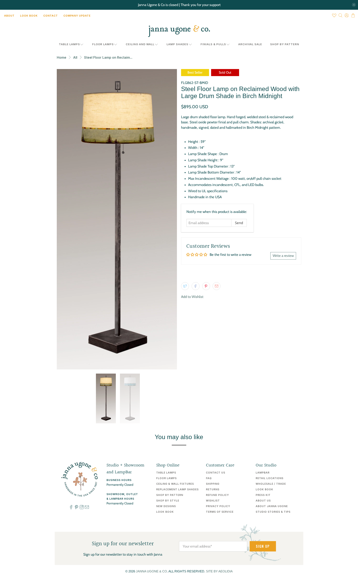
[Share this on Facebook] (196, 286)
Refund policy (217, 495)
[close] (354, 5)
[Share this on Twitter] (185, 286)
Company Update (77, 15)
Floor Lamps (103, 44)
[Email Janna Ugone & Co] (87, 508)
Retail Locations (269, 478)
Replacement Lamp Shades (177, 489)
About (9, 15)
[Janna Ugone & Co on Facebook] (71, 508)
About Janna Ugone (272, 506)
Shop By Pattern (284, 44)
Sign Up (263, 546)
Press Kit (263, 495)
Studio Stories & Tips (273, 511)
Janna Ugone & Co (151, 571)
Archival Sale (250, 44)
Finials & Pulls (213, 44)
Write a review (283, 256)
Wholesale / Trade (271, 483)
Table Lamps (69, 44)
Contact (50, 15)
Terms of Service (219, 511)
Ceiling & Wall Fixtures (175, 483)
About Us (263, 500)
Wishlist (213, 500)
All (75, 57)
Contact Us (215, 472)
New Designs (166, 506)
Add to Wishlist (192, 297)
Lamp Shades (177, 44)
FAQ (209, 478)
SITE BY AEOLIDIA (219, 571)
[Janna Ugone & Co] (179, 31)
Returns (212, 489)
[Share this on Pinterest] (206, 286)
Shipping (212, 483)
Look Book (29, 15)
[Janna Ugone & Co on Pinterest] (76, 508)
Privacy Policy (218, 506)
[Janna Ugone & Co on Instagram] (82, 508)
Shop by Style (167, 500)
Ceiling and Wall (140, 44)
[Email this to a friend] (216, 286)
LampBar (263, 472)
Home (61, 57)
